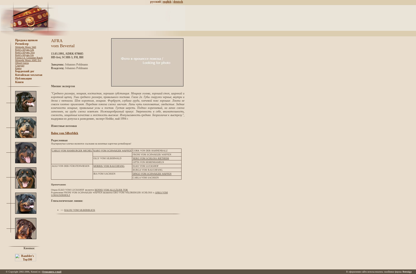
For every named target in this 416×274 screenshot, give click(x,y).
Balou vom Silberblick (64, 133)
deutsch (178, 1)
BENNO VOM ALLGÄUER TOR (111, 190)
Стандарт (19, 65)
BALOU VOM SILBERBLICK (79, 210)
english (167, 1)
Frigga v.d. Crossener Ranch (29, 57)
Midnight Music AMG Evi (28, 60)
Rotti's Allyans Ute (24, 55)
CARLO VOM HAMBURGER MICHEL (72, 150)
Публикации (23, 78)
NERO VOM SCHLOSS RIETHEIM (151, 158)
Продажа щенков (26, 40)
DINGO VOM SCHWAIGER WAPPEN (152, 173)
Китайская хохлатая (28, 75)
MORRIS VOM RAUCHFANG (108, 166)
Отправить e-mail (51, 271)
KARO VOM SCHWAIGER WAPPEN (112, 150)
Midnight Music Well (25, 47)
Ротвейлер (22, 44)
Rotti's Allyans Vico (25, 52)
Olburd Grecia (22, 63)
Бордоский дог (24, 71)
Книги (18, 68)
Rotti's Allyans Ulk (24, 49)
